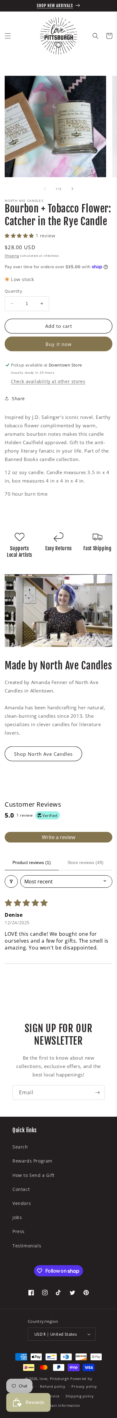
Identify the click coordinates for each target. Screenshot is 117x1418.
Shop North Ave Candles (43, 754)
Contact (21, 1189)
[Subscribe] (97, 1092)
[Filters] (11, 881)
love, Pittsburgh (54, 1378)
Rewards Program (32, 1161)
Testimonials (26, 1246)
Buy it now (59, 344)
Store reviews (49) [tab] (85, 862)
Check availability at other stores (48, 381)
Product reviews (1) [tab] (31, 862)
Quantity (13, 291)
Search (20, 1147)
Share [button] (18, 398)
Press (18, 1231)
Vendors (21, 1203)
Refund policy (52, 1386)
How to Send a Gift (33, 1175)
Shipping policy (80, 1396)
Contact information (61, 1405)
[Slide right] (72, 189)
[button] (8, 36)
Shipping (12, 255)
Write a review (58, 837)
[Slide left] (45, 189)
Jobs (17, 1217)
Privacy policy (84, 1386)
